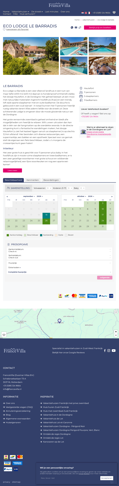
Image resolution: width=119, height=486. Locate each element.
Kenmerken (33, 180)
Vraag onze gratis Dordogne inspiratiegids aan (99, 134)
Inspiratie (47, 396)
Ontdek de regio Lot (53, 438)
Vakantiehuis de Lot (53, 419)
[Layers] (4, 334)
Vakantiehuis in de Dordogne (58, 415)
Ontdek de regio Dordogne (57, 434)
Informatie (10, 396)
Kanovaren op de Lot (53, 442)
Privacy (6, 482)
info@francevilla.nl (12, 389)
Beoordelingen (51, 180)
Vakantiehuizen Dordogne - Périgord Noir (64, 426)
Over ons (10, 403)
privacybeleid (84, 474)
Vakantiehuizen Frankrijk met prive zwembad (66, 403)
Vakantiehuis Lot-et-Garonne (57, 422)
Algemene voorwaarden (18, 419)
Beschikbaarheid (13, 180)
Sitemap (16, 482)
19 (46, 215)
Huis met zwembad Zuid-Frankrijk (60, 411)
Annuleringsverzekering (18, 411)
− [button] (116, 335)
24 (103, 221)
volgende (105, 277)
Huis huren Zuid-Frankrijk (56, 407)
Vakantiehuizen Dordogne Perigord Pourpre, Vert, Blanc (71, 430)
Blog (8, 415)
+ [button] (116, 331)
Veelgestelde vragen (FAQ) (19, 407)
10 (103, 209)
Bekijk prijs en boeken (100, 27)
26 (46, 221)
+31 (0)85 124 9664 (12, 385)
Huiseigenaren (13, 422)
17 (103, 215)
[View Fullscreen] (116, 312)
